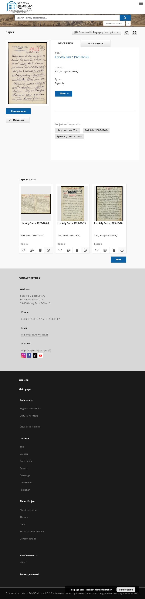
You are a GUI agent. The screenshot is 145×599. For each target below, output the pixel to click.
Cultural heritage (29, 415)
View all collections (30, 426)
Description (26, 482)
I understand (126, 589)
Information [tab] (95, 43)
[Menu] (140, 3)
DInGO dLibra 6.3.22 (40, 593)
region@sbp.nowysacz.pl (34, 334)
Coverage (25, 475)
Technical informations (32, 531)
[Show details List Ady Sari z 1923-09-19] (85, 250)
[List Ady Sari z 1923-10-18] (109, 203)
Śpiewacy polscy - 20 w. (70, 136)
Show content (18, 111)
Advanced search (114, 23)
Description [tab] (65, 43)
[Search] (125, 18)
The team (25, 517)
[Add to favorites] (126, 32)
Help (22, 524)
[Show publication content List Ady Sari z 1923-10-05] (40, 250)
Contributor (26, 461)
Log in (23, 561)
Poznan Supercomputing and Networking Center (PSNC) (107, 593)
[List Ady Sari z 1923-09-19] (72, 203)
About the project (29, 510)
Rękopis (59, 83)
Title (22, 446)
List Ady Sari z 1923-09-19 (71, 223)
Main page (25, 389)
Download (19, 119)
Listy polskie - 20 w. (67, 130)
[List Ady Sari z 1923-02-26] (27, 73)
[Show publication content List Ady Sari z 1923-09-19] (77, 250)
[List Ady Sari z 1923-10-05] (36, 203)
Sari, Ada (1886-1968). (67, 71)
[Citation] (134, 32)
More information (103, 589)
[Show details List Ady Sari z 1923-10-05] (48, 250)
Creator (24, 453)
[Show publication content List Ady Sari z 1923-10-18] (114, 250)
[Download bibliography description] (31, 250)
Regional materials (30, 408)
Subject (24, 468)
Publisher (25, 489)
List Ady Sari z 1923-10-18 (108, 223)
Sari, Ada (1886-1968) (96, 130)
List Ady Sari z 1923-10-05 (35, 223)
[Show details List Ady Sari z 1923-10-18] (121, 250)
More (118, 259)
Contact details (28, 538)
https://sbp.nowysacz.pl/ (34, 350)
